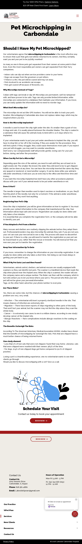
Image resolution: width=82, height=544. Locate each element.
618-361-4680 (22, 487)
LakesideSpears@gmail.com (27, 491)
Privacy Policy (8, 542)
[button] (75, 514)
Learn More (54, 5)
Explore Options (52, 2)
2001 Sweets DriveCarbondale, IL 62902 (18, 482)
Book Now (40, 421)
